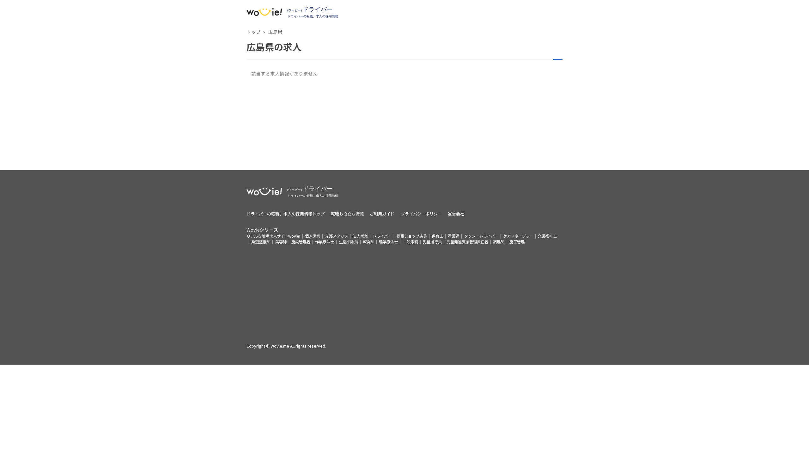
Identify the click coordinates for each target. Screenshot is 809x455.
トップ (253, 31)
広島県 (275, 31)
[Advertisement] (404, 126)
